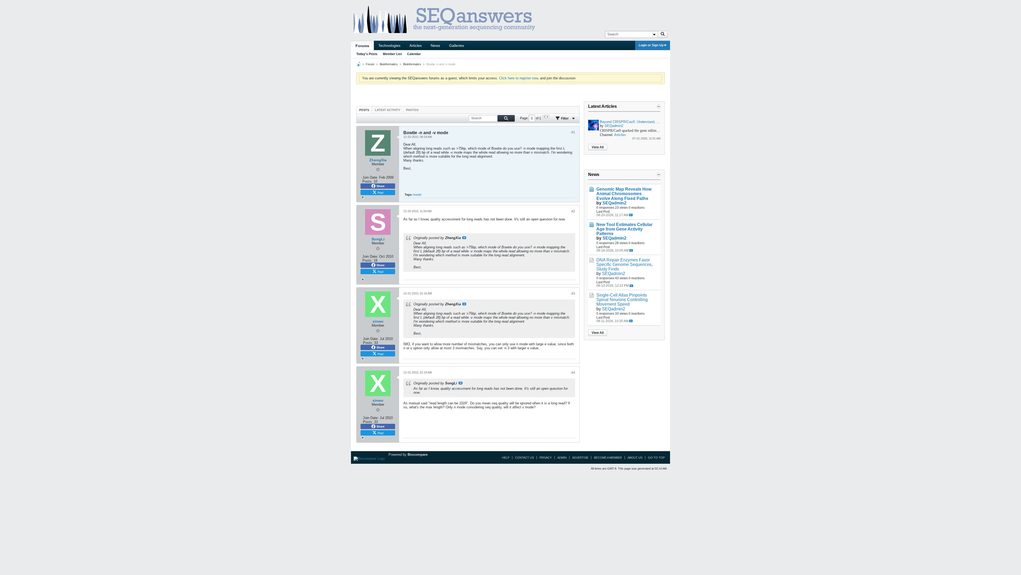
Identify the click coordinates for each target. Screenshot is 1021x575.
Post (380, 192)
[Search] (662, 34)
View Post (464, 237)
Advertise (580, 457)
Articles (415, 45)
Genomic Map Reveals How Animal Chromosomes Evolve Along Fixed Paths (623, 193)
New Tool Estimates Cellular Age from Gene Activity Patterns (624, 229)
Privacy (545, 457)
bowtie (417, 194)
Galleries (456, 45)
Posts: (367, 181)
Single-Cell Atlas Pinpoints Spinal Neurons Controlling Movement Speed (622, 299)
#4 (573, 373)
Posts (364, 110)
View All (598, 147)
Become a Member (608, 457)
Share (380, 186)
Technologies (389, 45)
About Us (634, 457)
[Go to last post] (631, 215)
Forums (362, 46)
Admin (562, 457)
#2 (573, 211)
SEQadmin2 (614, 126)
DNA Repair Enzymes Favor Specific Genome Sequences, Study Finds (624, 264)
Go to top (656, 457)
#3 (573, 293)
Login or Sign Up (651, 45)
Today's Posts (367, 54)
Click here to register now (518, 78)
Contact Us (524, 457)
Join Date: (370, 177)
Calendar (414, 54)
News (435, 45)
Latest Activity (387, 110)
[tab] (364, 109)
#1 (573, 132)
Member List (392, 54)
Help (505, 457)
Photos (412, 110)
